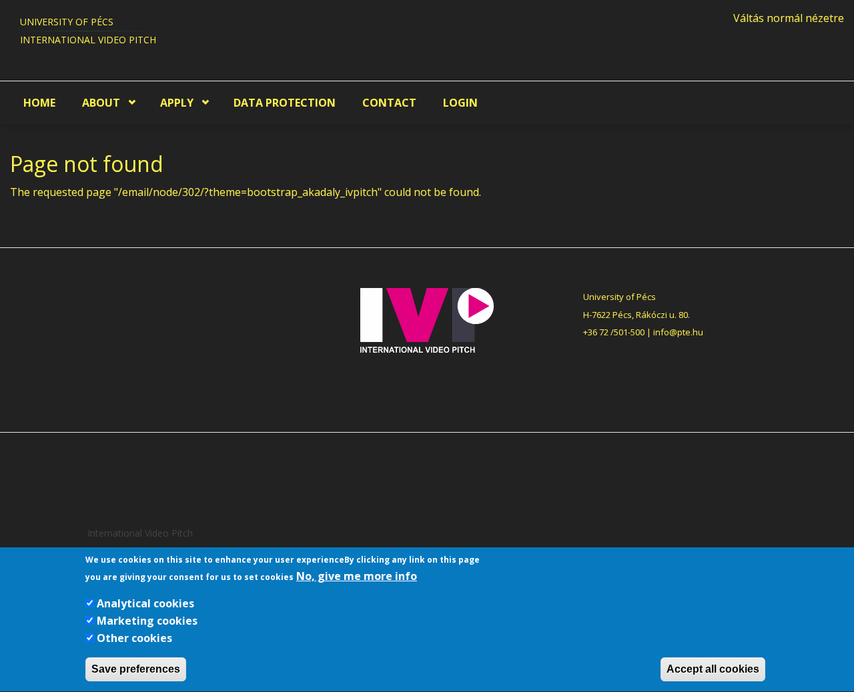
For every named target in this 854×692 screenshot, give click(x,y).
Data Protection (285, 102)
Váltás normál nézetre (788, 18)
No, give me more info (356, 576)
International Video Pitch (88, 39)
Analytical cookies (145, 604)
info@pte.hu (678, 332)
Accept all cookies (713, 669)
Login (460, 102)
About (101, 102)
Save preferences (135, 669)
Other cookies (134, 638)
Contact (389, 102)
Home (39, 102)
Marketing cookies (147, 620)
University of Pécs (66, 21)
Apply (176, 102)
